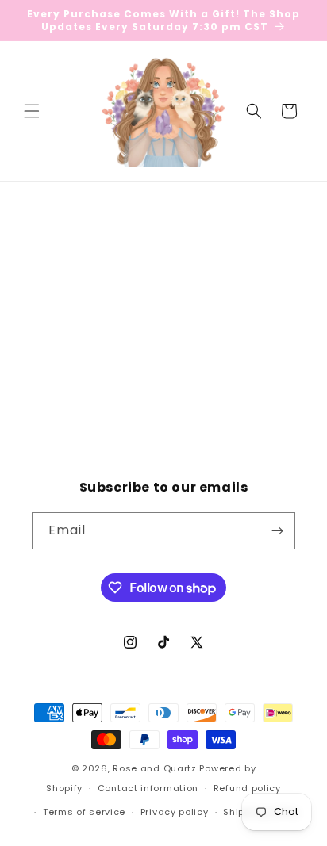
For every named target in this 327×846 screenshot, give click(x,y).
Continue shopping (164, 355)
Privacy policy (174, 812)
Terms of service (84, 812)
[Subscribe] (277, 530)
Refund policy (247, 788)
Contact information (148, 788)
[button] (31, 111)
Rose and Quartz (155, 768)
